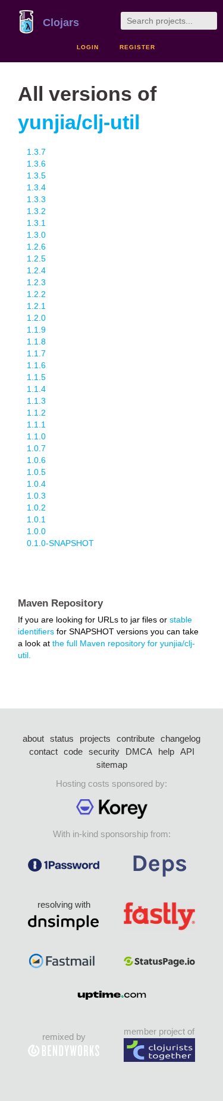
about (33, 738)
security (104, 751)
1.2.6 (36, 246)
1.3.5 (36, 175)
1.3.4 (36, 187)
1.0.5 (36, 472)
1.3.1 (36, 223)
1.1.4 (36, 389)
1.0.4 (36, 484)
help (166, 751)
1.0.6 (36, 460)
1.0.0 (36, 531)
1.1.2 (36, 412)
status (62, 738)
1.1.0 (36, 436)
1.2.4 (36, 270)
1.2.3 (36, 282)
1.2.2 (36, 294)
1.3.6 (36, 163)
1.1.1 (36, 424)
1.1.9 (36, 329)
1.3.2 (36, 211)
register (137, 47)
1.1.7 (36, 353)
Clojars (61, 22)
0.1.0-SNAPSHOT (60, 543)
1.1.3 (36, 401)
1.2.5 (36, 258)
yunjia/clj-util (79, 122)
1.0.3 (36, 495)
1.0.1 (36, 519)
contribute (136, 738)
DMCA (138, 751)
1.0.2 (36, 507)
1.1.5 (36, 377)
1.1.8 (36, 341)
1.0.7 (36, 448)
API (187, 751)
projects (95, 738)
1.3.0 (36, 235)
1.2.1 (36, 306)
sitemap (111, 764)
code (73, 751)
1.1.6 (36, 365)
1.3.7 (36, 152)
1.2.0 (36, 318)
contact (43, 751)
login (88, 47)
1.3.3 (36, 199)
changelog (180, 738)
